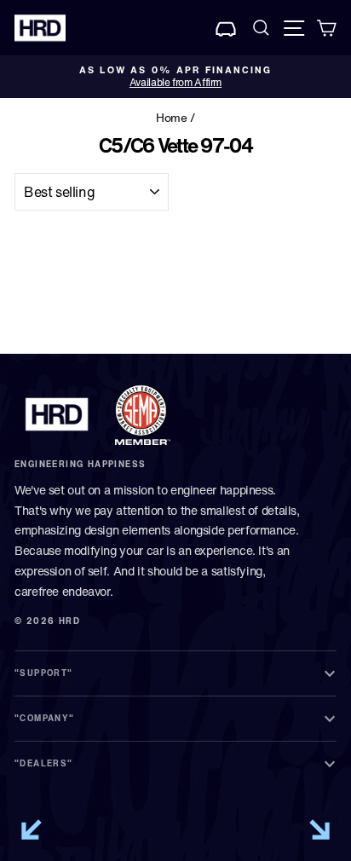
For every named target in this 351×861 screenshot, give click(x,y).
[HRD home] (57, 414)
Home (171, 117)
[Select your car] (226, 27)
